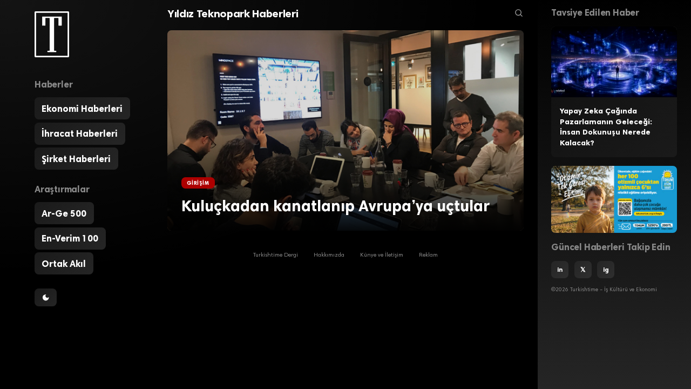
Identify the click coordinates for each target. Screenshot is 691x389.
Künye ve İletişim (381, 255)
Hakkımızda (329, 255)
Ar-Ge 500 (64, 213)
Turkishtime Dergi (275, 255)
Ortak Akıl (64, 263)
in (560, 269)
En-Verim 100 (70, 238)
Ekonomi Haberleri (82, 108)
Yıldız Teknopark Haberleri (232, 13)
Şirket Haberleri (76, 158)
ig (606, 269)
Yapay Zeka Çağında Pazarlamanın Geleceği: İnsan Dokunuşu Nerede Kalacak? (606, 126)
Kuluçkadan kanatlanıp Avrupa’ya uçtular (335, 206)
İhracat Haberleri (80, 133)
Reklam (428, 255)
